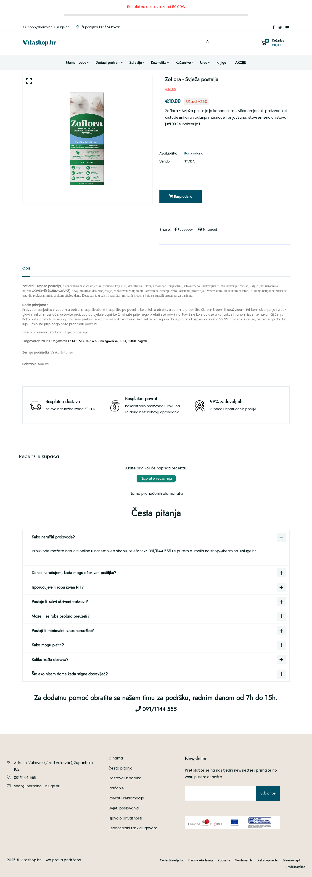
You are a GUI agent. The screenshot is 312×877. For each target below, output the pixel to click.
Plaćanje (116, 788)
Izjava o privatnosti (125, 818)
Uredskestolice (295, 866)
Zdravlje (136, 62)
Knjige (221, 62)
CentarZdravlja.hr (171, 860)
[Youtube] (287, 27)
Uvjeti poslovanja (123, 808)
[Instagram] (280, 27)
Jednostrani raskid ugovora (132, 828)
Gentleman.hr (244, 860)
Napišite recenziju (156, 478)
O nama (115, 758)
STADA (189, 161)
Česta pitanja (120, 768)
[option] (87, 139)
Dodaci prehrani (107, 62)
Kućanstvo (183, 62)
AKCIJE (240, 62)
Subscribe (267, 793)
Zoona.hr (224, 860)
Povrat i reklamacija (126, 798)
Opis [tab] (26, 268)
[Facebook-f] (273, 27)
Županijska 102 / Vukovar (100, 27)
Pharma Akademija (200, 860)
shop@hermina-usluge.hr (48, 27)
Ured (203, 62)
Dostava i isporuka (124, 778)
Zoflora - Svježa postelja (69, 332)
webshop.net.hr (267, 860)
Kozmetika (159, 62)
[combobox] (156, 43)
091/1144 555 (160, 551)
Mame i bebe (76, 62)
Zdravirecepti (292, 860)
